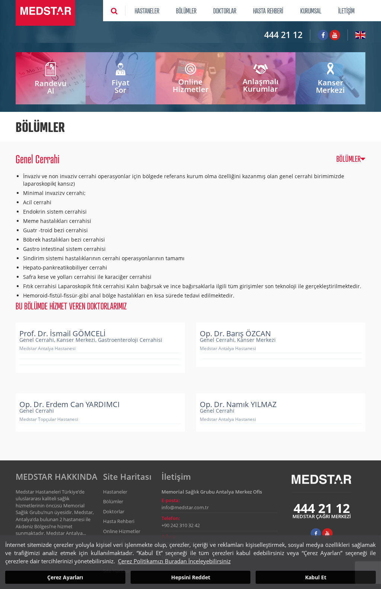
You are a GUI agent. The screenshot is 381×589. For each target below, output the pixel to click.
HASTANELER (147, 10)
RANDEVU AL (97, 337)
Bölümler (113, 501)
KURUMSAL (310, 10)
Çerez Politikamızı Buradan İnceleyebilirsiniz (174, 561)
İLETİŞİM (346, 10)
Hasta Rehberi (118, 521)
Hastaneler (115, 491)
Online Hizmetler (121, 531)
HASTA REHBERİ (268, 10)
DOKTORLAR (224, 10)
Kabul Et (315, 577)
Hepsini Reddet (190, 577)
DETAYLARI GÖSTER (107, 356)
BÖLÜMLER (186, 10)
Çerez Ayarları (65, 577)
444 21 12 (283, 35)
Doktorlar (113, 511)
